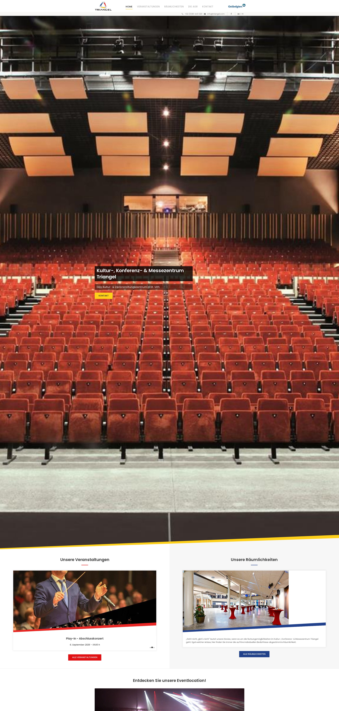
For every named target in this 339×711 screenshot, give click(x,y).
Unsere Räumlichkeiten (254, 559)
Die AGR (193, 6)
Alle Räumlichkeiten (254, 654)
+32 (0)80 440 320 (193, 14)
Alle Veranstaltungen (84, 657)
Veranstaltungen (148, 6)
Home (129, 6)
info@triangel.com (216, 14)
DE (239, 14)
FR (243, 14)
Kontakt (207, 6)
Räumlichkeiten (174, 6)
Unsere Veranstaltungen (84, 559)
